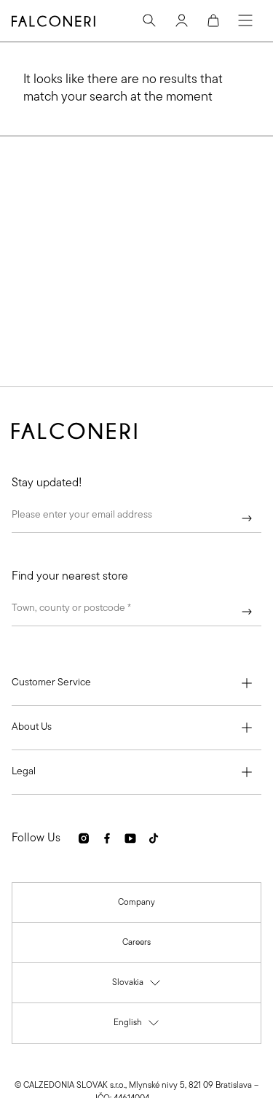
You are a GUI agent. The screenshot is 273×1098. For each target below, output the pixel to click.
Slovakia (137, 986)
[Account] (181, 20)
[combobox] (136, 611)
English (137, 1026)
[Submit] (247, 518)
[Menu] (245, 20)
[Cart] (213, 20)
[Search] (149, 20)
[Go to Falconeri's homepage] (53, 21)
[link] (136, 903)
